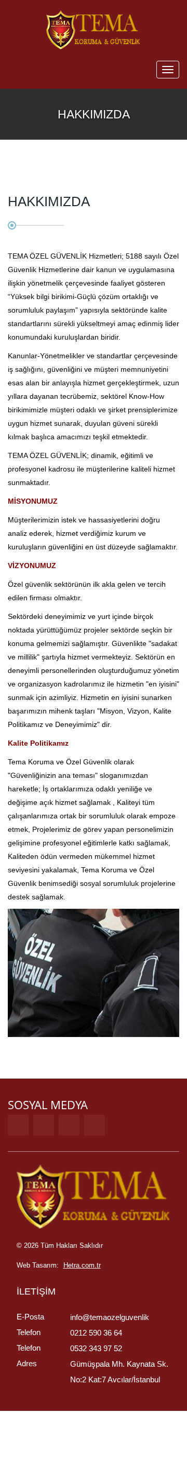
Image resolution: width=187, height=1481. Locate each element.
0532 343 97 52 (96, 1348)
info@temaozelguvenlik (109, 1317)
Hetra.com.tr (82, 1265)
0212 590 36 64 (96, 1332)
